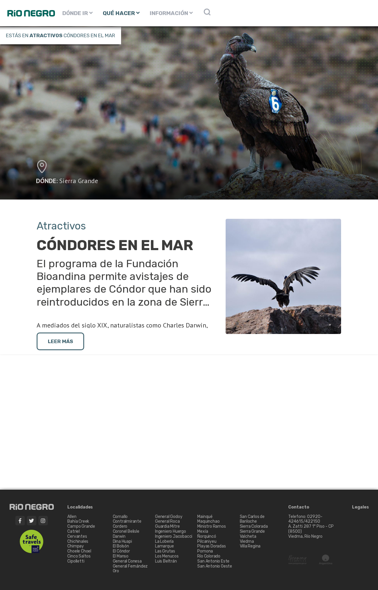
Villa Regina (250, 546)
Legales (360, 507)
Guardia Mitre (167, 526)
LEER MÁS (60, 341)
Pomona (205, 551)
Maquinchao (208, 521)
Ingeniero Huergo (170, 531)
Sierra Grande (78, 181)
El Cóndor (121, 551)
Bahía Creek (78, 521)
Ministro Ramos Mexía (211, 529)
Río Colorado (208, 556)
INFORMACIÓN (169, 13)
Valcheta (248, 536)
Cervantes (77, 536)
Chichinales (77, 541)
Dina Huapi (122, 541)
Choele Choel (79, 551)
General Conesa (127, 561)
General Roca (167, 521)
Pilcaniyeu (206, 541)
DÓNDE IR (75, 13)
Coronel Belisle (126, 531)
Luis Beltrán (166, 561)
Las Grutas (165, 551)
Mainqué (205, 516)
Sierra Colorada (254, 526)
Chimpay (75, 546)
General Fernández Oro (130, 569)
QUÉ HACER (119, 13)
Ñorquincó (206, 536)
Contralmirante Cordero (127, 524)
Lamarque (164, 546)
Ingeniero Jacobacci (173, 536)
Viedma (247, 541)
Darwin (119, 536)
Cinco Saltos (79, 556)
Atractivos (46, 35)
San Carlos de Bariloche (252, 519)
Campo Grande (81, 526)
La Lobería (164, 541)
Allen (71, 516)
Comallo (120, 516)
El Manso (120, 556)
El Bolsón (121, 546)
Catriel (73, 531)
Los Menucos (167, 556)
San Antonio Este (213, 561)
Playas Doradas (211, 546)
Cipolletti (75, 561)
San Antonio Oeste (214, 566)
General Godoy (168, 516)
